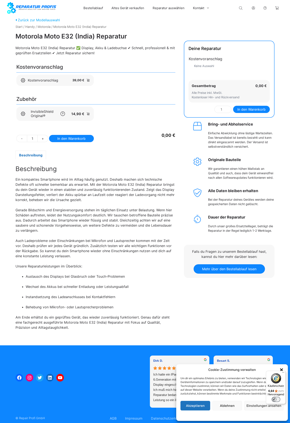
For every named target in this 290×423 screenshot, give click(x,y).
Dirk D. (158, 360)
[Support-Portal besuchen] (265, 8)
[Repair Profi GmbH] (31, 8)
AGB (113, 418)
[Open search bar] (241, 8)
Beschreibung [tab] (30, 155)
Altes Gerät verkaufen (127, 8)
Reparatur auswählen (168, 8)
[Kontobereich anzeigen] (253, 8)
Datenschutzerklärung (236, 415)
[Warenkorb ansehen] (277, 8)
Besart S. (223, 360)
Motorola (44, 27)
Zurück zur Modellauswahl (38, 20)
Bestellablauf (93, 8)
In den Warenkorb (71, 138)
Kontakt (198, 8)
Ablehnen (227, 406)
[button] (281, 370)
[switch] (276, 399)
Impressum (258, 415)
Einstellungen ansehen (263, 406)
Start (19, 27)
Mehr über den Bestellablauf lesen (229, 269)
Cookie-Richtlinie (210, 415)
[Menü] (283, 373)
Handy (30, 27)
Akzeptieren (195, 406)
